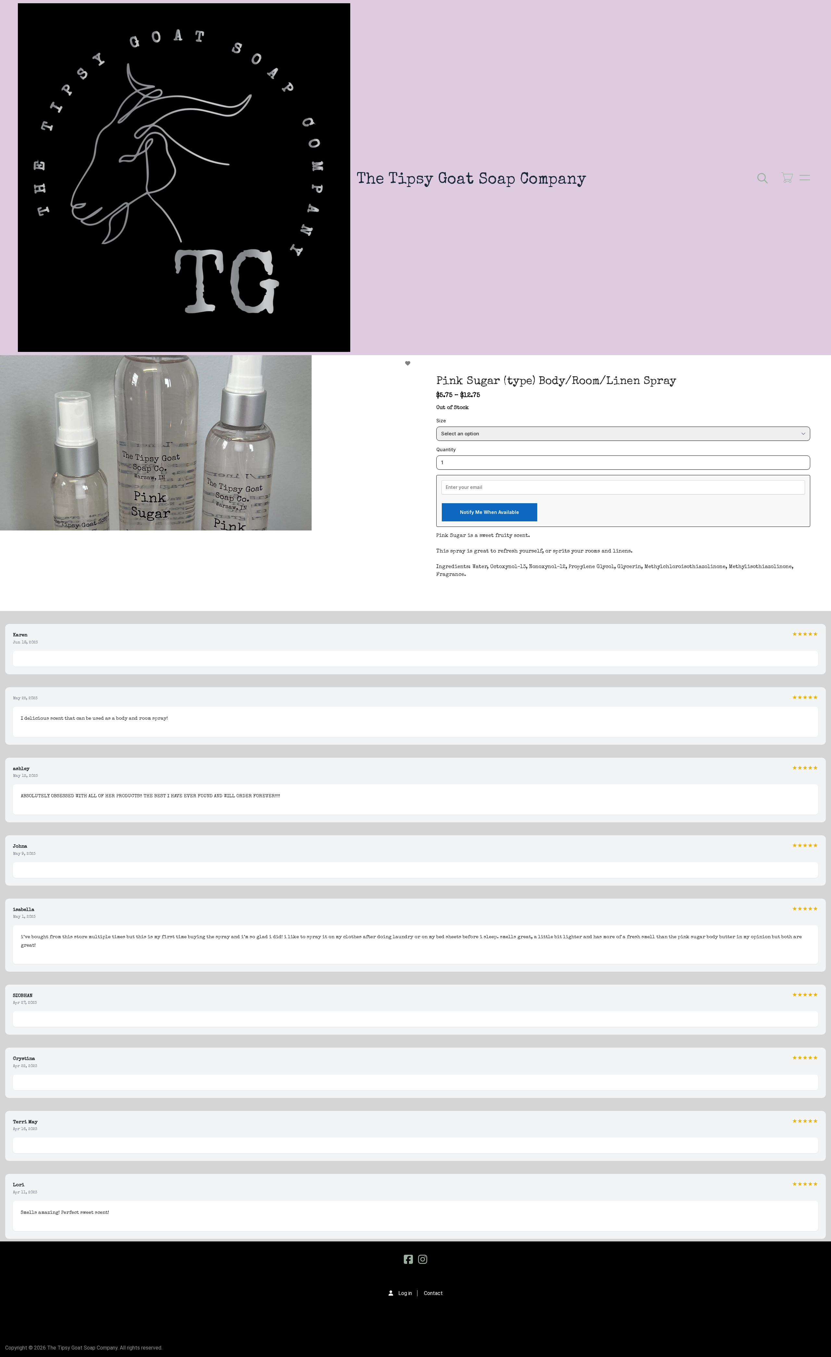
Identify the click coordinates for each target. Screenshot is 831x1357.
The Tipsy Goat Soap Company (471, 180)
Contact (433, 1293)
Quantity (446, 449)
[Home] (184, 177)
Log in (405, 1293)
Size (441, 420)
